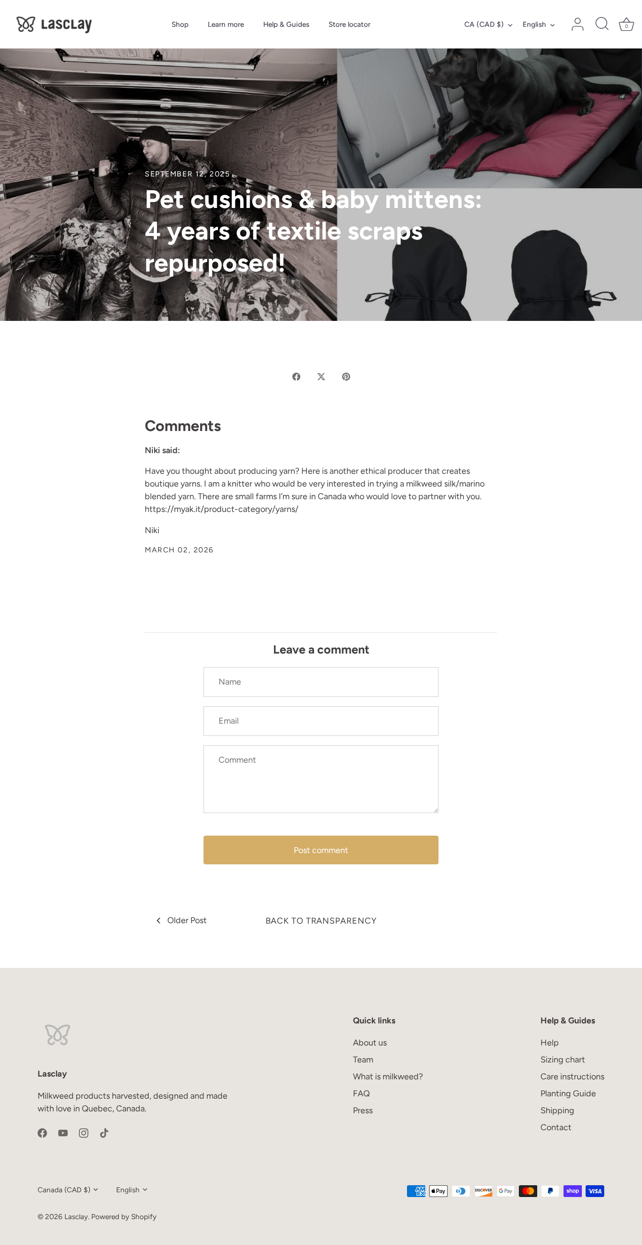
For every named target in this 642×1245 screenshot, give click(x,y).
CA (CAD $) (484, 24)
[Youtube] (63, 1132)
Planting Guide (568, 1093)
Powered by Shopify (124, 1216)
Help (549, 1043)
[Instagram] (83, 1132)
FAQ (361, 1093)
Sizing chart (562, 1059)
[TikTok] (104, 1132)
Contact (556, 1127)
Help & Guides (286, 24)
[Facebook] (42, 1132)
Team (363, 1059)
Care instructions (572, 1076)
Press (363, 1110)
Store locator (349, 24)
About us (370, 1043)
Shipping (557, 1110)
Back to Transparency (321, 921)
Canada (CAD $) (64, 1189)
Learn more (226, 24)
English (534, 24)
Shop (180, 24)
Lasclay (76, 1216)
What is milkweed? (388, 1076)
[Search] (602, 24)
